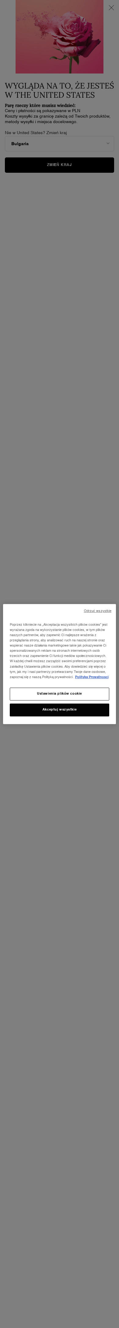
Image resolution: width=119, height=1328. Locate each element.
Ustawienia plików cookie (59, 694)
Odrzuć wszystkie (98, 611)
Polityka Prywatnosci (92, 677)
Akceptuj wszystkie (59, 709)
